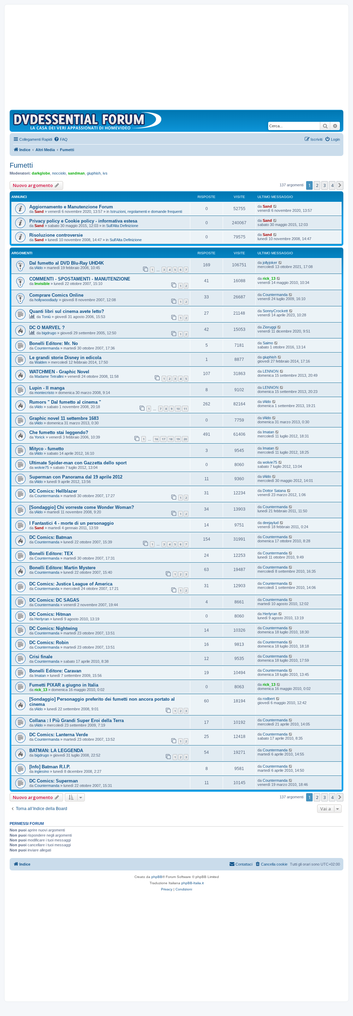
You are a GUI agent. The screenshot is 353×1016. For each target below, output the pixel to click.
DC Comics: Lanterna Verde (58, 734)
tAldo (38, 268)
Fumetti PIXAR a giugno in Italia (63, 685)
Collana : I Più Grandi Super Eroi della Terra (76, 720)
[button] (339, 185)
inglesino (41, 771)
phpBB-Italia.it (192, 883)
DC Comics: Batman (50, 537)
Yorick (39, 437)
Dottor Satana (274, 491)
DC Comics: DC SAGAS (54, 600)
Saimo (268, 343)
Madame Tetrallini (48, 376)
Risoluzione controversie (56, 235)
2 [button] (317, 185)
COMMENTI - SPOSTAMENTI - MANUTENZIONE (79, 279)
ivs (105, 173)
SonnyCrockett (275, 311)
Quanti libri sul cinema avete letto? (66, 311)
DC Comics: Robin (49, 642)
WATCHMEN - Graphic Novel (59, 371)
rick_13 (269, 278)
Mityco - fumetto (46, 448)
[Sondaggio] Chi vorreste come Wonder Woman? (81, 507)
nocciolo (59, 173)
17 (163, 439)
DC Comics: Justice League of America (70, 583)
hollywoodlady (46, 300)
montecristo (44, 393)
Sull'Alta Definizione (122, 226)
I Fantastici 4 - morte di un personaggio (71, 523)
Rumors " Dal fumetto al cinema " (65, 402)
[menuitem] (61, 139)
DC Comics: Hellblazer (53, 491)
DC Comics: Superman (53, 780)
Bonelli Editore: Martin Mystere (62, 567)
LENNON (271, 371)
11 (185, 408)
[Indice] (89, 120)
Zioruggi (269, 327)
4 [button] (332, 185)
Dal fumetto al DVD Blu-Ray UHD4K (66, 263)
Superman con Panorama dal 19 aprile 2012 (75, 477)
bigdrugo (49, 333)
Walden (40, 362)
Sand (39, 211)
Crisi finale (40, 656)
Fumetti (21, 165)
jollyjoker (270, 262)
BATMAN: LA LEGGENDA (56, 750)
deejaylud (271, 523)
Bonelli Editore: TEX (51, 553)
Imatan (268, 432)
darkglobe (41, 173)
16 (156, 439)
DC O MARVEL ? (47, 327)
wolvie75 (41, 467)
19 (178, 439)
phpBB (156, 877)
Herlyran (41, 619)
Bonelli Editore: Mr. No (53, 343)
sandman (76, 173)
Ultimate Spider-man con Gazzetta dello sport (78, 462)
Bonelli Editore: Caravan (55, 670)
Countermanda (275, 295)
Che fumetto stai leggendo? (58, 432)
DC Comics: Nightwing (53, 628)
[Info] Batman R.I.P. (49, 766)
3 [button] (324, 185)
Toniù (46, 317)
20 (185, 439)
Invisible (42, 284)
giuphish (94, 173)
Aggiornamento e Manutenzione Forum (71, 206)
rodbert (269, 699)
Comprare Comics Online (56, 295)
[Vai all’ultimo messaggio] (275, 206)
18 (170, 439)
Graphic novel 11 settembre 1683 (64, 418)
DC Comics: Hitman (50, 614)
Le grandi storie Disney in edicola (65, 357)
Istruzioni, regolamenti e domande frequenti (146, 211)
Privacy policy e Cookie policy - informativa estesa (83, 221)
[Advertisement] (176, 58)
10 (178, 408)
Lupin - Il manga (46, 388)
